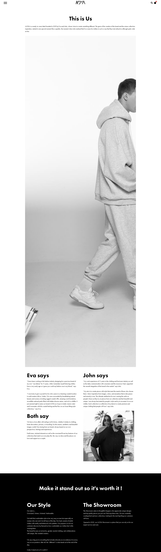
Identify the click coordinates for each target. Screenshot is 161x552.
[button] (151, 2)
